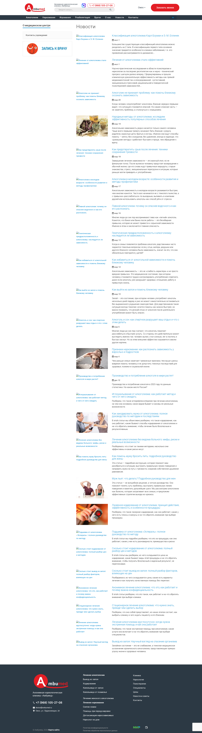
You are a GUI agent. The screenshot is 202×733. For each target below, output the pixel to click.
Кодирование (89, 684)
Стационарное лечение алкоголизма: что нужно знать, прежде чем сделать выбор (143, 606)
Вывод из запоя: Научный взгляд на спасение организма (144, 641)
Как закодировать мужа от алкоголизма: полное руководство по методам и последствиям (140, 415)
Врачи (97, 18)
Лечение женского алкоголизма (98, 698)
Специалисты (139, 688)
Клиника (137, 675)
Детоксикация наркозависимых (98, 715)
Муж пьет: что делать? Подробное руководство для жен (144, 478)
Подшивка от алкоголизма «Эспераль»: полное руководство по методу (138, 533)
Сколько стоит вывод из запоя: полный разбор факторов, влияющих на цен (145, 572)
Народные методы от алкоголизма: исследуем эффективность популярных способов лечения (139, 118)
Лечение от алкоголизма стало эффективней (137, 59)
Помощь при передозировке (96, 711)
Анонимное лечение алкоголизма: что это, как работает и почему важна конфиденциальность (144, 588)
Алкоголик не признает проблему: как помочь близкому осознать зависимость (144, 94)
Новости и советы (141, 696)
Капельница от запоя (93, 688)
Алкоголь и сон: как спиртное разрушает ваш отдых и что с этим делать (145, 321)
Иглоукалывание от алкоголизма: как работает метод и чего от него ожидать (144, 395)
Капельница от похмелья (95, 692)
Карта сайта (54, 730)
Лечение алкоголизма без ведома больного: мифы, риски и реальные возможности (145, 440)
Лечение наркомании (93, 703)
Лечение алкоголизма (94, 675)
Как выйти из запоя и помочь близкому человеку (140, 289)
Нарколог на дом (91, 720)
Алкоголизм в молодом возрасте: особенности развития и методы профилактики (145, 180)
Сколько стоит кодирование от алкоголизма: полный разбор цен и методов (142, 549)
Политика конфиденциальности (95, 728)
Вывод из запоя (90, 679)
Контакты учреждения (36, 35)
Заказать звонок (165, 7)
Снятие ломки (89, 707)
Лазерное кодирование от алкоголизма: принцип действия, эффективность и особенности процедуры (145, 506)
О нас (108, 18)
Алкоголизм (32, 18)
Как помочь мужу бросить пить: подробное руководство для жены (144, 457)
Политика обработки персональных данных (100, 730)
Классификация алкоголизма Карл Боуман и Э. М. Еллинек (145, 35)
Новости (119, 18)
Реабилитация (82, 18)
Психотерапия (139, 684)
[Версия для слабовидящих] (173, 17)
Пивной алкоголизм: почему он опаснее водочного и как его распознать (144, 207)
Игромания (65, 18)
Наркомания (48, 18)
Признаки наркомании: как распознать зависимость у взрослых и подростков (143, 350)
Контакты (133, 18)
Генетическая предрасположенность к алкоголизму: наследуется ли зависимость (142, 234)
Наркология (138, 680)
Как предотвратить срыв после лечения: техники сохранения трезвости (140, 150)
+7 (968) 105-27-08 (102, 5)
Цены (135, 692)
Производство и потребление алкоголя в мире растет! (142, 375)
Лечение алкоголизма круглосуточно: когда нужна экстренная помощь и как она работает (141, 623)
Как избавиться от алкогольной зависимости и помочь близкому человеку (143, 261)
